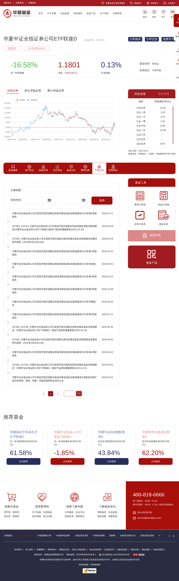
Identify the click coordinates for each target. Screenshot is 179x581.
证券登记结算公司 (128, 535)
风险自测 (134, 549)
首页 (40, 13)
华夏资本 (7, 3)
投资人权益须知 (79, 549)
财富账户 (155, 3)
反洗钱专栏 (109, 549)
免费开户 (168, 39)
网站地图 (146, 549)
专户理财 (104, 13)
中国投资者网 (99, 535)
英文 (173, 17)
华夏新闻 (112, 516)
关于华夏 (51, 13)
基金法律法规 (95, 549)
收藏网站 (40, 549)
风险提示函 (64, 549)
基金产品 (91, 13)
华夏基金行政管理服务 (115, 3)
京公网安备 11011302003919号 (115, 554)
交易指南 (47, 512)
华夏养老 (117, 13)
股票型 (16, 516)
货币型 (7, 512)
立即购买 (135, 39)
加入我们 (29, 549)
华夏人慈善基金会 (25, 535)
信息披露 (64, 13)
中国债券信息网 (63, 535)
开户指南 (36, 512)
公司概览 (69, 512)
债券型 (16, 512)
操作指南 (36, 516)
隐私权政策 (122, 549)
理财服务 (77, 13)
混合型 (7, 516)
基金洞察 (101, 516)
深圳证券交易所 (147, 535)
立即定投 (151, 39)
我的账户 (138, 3)
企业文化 (80, 512)
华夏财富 (32, 3)
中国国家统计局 (44, 535)
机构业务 (69, 516)
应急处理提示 (159, 549)
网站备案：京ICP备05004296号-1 (81, 554)
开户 (163, 17)
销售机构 (52, 549)
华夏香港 (20, 3)
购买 (145, 17)
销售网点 (80, 516)
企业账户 (172, 3)
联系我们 (18, 549)
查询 (154, 17)
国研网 (112, 535)
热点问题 (47, 516)
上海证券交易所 (81, 535)
